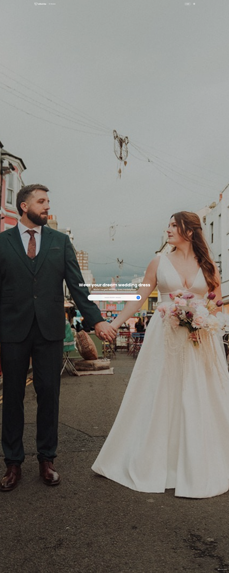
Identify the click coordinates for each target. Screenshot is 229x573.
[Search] (138, 297)
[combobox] (114, 297)
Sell (188, 4)
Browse (53, 4)
